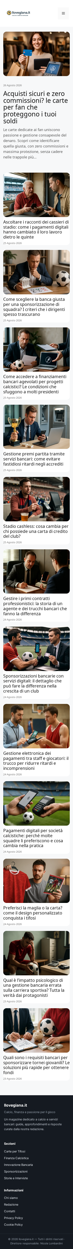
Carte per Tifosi (14, 1151)
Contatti (9, 1211)
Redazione (11, 1204)
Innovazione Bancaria (18, 1165)
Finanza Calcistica (16, 1158)
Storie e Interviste (16, 1178)
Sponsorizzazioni (15, 1171)
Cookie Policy (13, 1224)
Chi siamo (11, 1198)
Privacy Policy (13, 1218)
